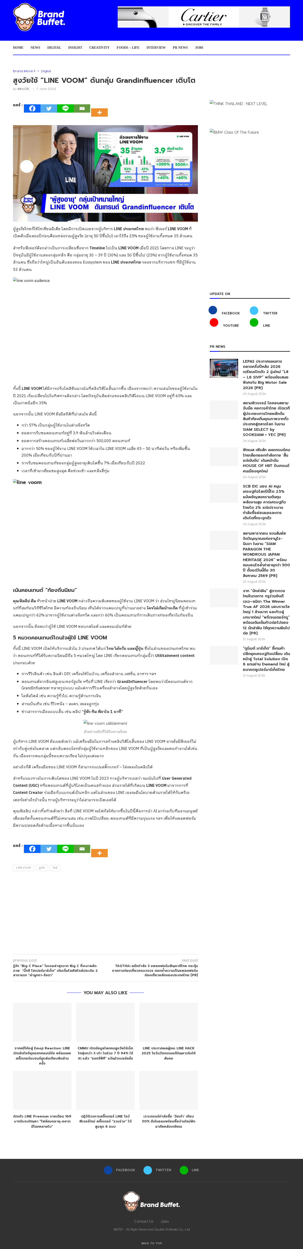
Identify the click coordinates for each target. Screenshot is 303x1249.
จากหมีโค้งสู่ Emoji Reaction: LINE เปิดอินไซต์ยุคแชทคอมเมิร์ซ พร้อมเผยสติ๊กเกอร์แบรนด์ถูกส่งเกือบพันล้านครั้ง (42, 1056)
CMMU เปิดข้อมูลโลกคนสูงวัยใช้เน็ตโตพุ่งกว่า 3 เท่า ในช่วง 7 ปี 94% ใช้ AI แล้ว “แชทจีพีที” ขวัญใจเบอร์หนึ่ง (105, 1053)
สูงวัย (42, 868)
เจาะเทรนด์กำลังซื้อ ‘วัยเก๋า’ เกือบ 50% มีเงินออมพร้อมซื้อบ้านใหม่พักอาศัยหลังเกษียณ (168, 1121)
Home (18, 47)
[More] (100, 108)
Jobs (199, 47)
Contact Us (143, 1221)
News (35, 47)
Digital (54, 47)
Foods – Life (128, 47)
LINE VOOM (23, 868)
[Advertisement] (105, 914)
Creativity (99, 47)
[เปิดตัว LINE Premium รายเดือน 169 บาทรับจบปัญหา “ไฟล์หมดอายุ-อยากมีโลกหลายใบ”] (42, 1090)
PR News (180, 47)
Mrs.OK (23, 89)
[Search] (287, 48)
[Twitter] (48, 108)
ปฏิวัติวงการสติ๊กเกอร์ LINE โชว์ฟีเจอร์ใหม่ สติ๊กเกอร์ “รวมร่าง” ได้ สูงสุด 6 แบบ (105, 1121)
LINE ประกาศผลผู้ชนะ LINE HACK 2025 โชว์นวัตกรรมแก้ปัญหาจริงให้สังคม (169, 1053)
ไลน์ (55, 868)
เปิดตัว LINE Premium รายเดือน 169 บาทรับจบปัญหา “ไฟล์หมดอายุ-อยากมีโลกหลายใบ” (42, 1121)
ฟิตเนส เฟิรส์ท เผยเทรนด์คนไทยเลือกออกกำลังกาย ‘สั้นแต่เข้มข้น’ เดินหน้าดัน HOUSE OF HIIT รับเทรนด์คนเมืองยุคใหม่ (266, 460)
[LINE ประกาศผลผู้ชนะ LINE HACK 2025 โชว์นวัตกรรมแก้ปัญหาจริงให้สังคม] (168, 1022)
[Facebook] (32, 108)
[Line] (65, 108)
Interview (156, 47)
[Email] (82, 108)
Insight (75, 47)
